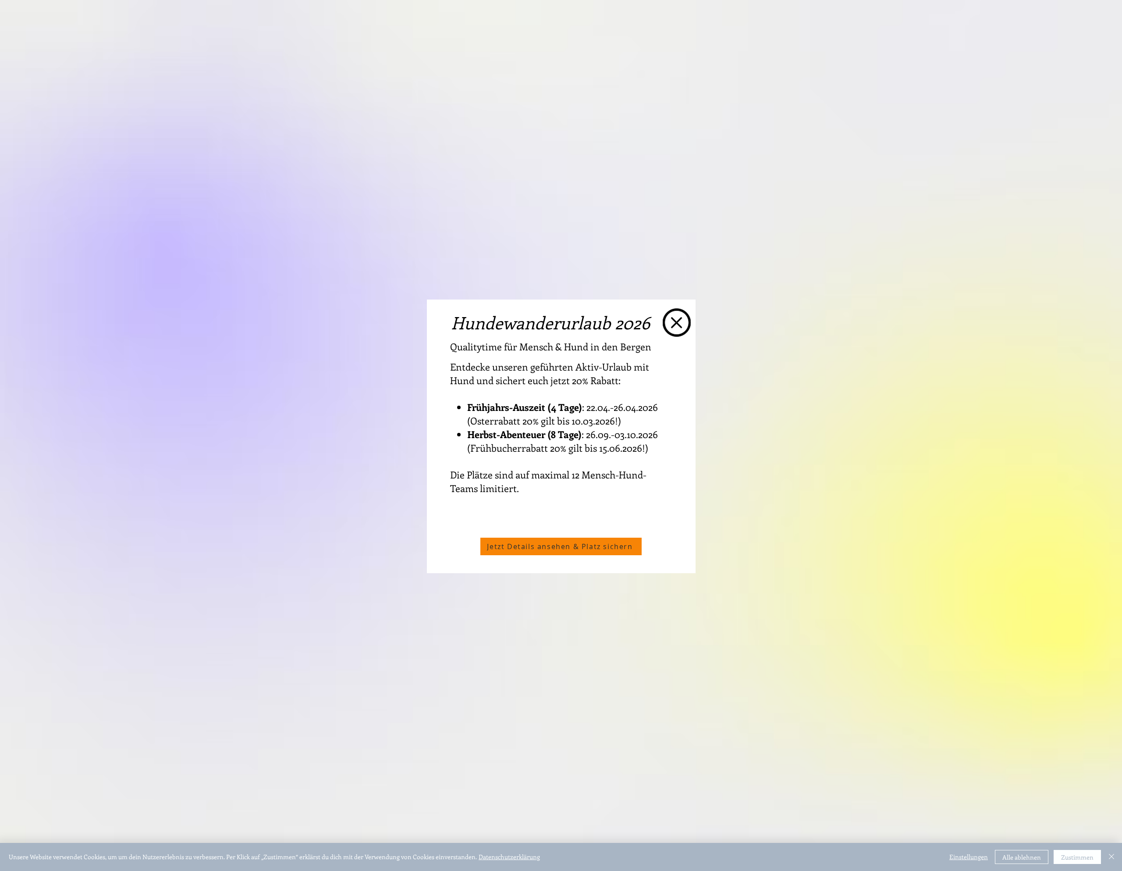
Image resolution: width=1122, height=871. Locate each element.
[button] (677, 322)
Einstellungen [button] (968, 857)
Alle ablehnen (1021, 857)
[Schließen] (1111, 857)
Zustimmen (1077, 857)
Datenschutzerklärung (509, 857)
